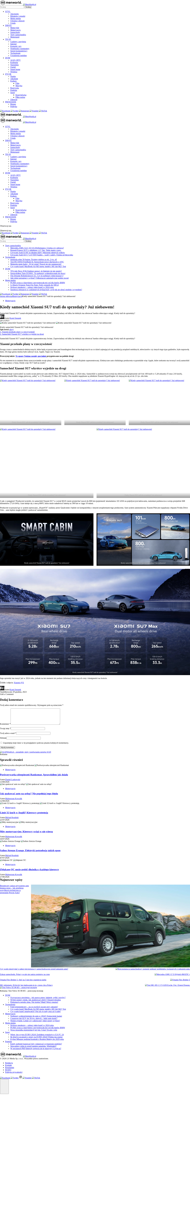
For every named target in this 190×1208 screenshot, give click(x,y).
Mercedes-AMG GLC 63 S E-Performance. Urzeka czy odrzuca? (37, 248)
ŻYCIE (8, 74)
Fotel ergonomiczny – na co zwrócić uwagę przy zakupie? (34, 1007)
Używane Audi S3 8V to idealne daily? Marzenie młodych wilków (37, 252)
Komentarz (5, 724)
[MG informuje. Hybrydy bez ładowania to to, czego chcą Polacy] (167, 985)
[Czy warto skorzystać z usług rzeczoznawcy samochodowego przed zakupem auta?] (153, 969)
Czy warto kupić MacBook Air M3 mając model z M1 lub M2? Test (38, 266)
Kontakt (8, 1065)
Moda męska (15, 18)
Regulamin (9, 1067)
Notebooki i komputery (19, 48)
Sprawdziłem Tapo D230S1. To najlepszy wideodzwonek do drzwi (37, 273)
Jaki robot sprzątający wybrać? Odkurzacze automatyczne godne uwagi (39, 278)
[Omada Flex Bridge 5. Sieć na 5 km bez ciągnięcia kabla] (180, 980)
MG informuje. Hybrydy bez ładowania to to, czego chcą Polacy (26, 985)
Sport (12, 92)
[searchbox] (12, 7)
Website (3, 738)
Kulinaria (14, 62)
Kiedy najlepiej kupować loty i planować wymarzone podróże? (36, 1044)
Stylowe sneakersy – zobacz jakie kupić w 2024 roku (32, 287)
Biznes (13, 104)
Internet (13, 44)
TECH (8, 39)
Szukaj (28, 7)
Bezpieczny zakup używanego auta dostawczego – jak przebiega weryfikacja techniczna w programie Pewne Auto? (14, 889)
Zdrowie (13, 99)
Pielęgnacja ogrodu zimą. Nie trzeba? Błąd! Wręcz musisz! (34, 1002)
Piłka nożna (20, 97)
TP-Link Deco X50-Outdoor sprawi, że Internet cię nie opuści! (36, 271)
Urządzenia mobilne (18, 55)
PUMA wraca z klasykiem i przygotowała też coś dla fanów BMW (37, 283)
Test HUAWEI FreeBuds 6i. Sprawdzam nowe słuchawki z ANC (37, 262)
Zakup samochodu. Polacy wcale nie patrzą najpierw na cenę (25, 974)
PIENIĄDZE (10, 102)
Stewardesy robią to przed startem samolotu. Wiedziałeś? (33, 1046)
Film (17, 83)
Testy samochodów (18, 35)
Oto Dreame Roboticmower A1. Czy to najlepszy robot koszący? (36, 276)
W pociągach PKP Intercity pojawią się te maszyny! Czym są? (35, 1048)
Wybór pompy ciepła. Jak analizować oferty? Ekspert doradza (35, 1000)
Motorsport (14, 37)
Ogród (13, 67)
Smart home (15, 69)
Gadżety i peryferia (18, 42)
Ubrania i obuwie (17, 21)
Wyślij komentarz (7, 747)
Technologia (10, 1004)
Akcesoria (14, 14)
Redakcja (9, 1063)
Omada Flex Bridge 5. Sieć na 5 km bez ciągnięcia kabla (23, 980)
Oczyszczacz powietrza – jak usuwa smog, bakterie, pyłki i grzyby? (38, 997)
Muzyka (19, 86)
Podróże (13, 90)
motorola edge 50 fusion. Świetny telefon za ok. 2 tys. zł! (33, 259)
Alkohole (14, 79)
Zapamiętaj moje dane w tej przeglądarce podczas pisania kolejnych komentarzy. (36, 743)
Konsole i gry (15, 46)
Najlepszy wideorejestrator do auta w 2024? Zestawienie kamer (36, 1016)
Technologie (15, 53)
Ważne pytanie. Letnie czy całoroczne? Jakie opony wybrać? (35, 1021)
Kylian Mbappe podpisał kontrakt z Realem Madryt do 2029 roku (37, 1039)
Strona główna (6, 296)
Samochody (15, 32)
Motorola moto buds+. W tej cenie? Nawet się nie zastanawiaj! (35, 264)
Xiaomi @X (19, 683)
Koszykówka (21, 95)
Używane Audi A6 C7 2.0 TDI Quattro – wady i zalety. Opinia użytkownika (41, 255)
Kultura (13, 81)
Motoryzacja (15, 30)
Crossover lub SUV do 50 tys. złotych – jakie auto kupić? (33, 1018)
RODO (8, 1070)
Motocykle (14, 28)
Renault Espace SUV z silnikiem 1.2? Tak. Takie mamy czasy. (35, 250)
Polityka (13, 106)
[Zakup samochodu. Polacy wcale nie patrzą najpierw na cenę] (172, 974)
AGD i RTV (15, 60)
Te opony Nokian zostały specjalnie (31, 356)
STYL (7, 11)
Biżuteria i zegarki (17, 16)
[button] (4, 1086)
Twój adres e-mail (8, 733)
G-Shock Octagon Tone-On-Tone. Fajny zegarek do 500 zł (34, 285)
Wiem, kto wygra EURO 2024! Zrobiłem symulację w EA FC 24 (37, 1034)
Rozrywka (14, 88)
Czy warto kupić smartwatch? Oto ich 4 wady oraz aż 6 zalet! (35, 1011)
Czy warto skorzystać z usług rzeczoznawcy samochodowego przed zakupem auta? (34, 969)
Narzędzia (14, 65)
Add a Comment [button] (7, 694)
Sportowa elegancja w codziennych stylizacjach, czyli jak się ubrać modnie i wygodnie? (46, 290)
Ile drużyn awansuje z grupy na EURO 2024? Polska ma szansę (36, 1037)
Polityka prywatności (13, 1072)
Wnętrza (13, 72)
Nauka (13, 76)
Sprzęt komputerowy (18, 51)
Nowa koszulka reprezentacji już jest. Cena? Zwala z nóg (33, 1030)
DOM (7, 58)
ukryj (11, 329)
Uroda (13, 23)
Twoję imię (5, 728)
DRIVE (8, 25)
